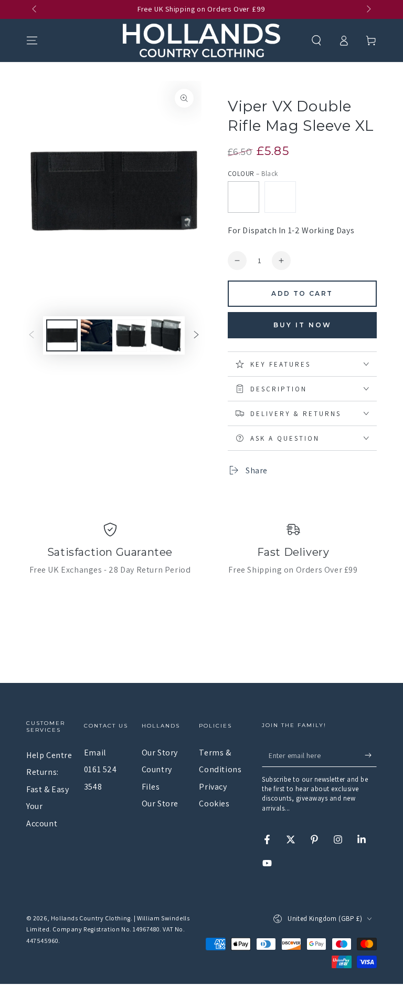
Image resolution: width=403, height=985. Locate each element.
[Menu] (32, 40)
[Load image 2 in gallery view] (96, 335)
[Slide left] (35, 9)
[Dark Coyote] (280, 197)
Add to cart (302, 293)
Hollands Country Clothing (91, 918)
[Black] (243, 197)
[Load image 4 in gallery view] (166, 335)
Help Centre (49, 755)
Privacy (213, 786)
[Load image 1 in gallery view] (62, 335)
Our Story (160, 752)
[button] (316, 40)
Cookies (214, 803)
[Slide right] (368, 9)
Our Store (160, 803)
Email (95, 752)
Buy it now (302, 325)
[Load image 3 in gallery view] (131, 335)
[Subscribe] (371, 754)
